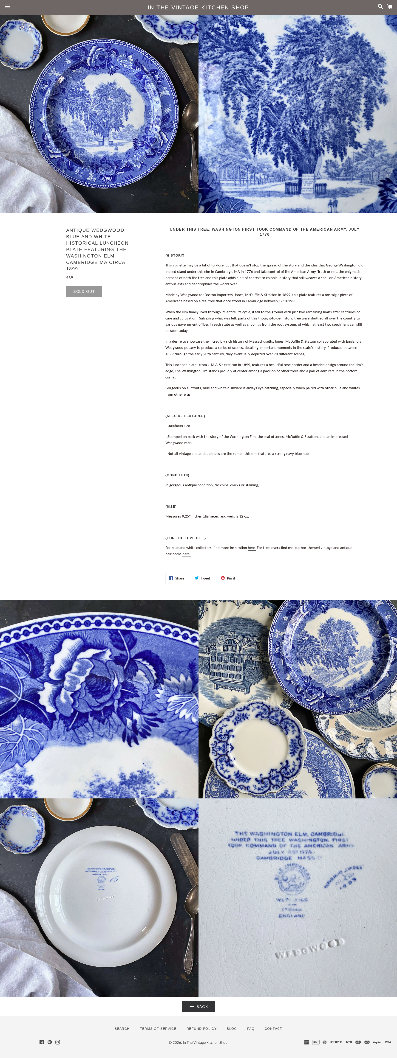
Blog (232, 1028)
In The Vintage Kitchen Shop (198, 7)
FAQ (251, 1028)
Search (122, 1028)
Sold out (84, 292)
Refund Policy (202, 1028)
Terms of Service (158, 1028)
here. (252, 548)
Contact (273, 1028)
